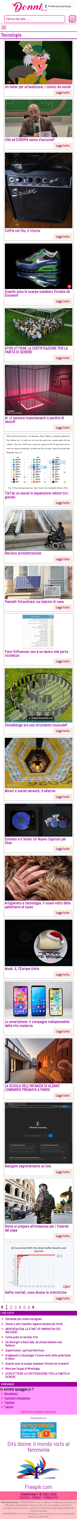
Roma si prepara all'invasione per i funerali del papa (37, 1228)
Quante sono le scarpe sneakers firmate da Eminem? (37, 293)
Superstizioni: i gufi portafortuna (24, 1350)
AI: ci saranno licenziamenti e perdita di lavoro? (34, 419)
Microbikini (11, 1394)
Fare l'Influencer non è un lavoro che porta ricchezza (36, 653)
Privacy (37, 1497)
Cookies (25, 1497)
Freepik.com (38, 1487)
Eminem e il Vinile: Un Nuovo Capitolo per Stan (35, 841)
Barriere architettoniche (23, 553)
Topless (9, 1402)
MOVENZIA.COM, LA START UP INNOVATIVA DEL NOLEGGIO (33, 1330)
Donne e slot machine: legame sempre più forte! (34, 1324)
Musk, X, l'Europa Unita (22, 968)
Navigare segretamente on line (28, 1166)
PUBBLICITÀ (50, 1497)
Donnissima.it (38, 1418)
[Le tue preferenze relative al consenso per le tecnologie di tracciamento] (58, 6)
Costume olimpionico (17, 1398)
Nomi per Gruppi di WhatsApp (22, 1368)
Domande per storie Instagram (23, 1319)
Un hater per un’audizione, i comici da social (38, 86)
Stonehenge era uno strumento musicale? (36, 725)
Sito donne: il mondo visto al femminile (38, 1446)
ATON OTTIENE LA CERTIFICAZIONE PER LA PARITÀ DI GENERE (36, 350)
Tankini (8, 1407)
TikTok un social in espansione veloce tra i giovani (37, 495)
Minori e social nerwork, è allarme (30, 790)
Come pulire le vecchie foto (21, 1337)
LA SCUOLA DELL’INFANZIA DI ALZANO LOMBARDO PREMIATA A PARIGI (32, 1087)
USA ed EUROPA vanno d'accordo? (30, 139)
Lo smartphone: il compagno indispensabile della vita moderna (37, 1023)
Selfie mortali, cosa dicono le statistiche (35, 1292)
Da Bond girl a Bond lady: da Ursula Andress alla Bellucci (33, 1343)
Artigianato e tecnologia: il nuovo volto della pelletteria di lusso (38, 905)
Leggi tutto (62, 92)
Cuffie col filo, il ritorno (22, 230)
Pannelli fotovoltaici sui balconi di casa (34, 601)
